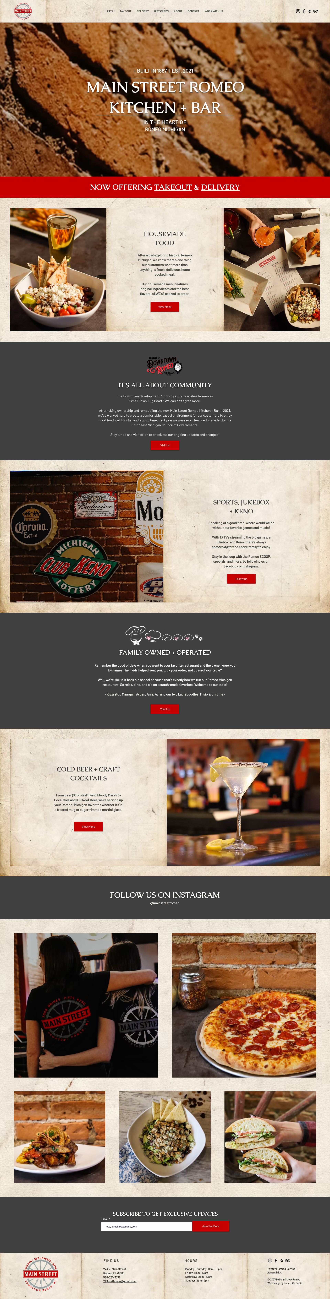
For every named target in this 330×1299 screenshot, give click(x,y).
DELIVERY (220, 187)
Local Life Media (293, 1283)
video (217, 420)
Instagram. (251, 566)
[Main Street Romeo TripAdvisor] (315, 11)
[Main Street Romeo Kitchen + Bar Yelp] (309, 11)
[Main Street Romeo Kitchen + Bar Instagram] (298, 11)
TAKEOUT (173, 187)
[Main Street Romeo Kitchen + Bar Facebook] (303, 11)
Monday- (190, 1268)
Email (104, 1219)
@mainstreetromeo (164, 903)
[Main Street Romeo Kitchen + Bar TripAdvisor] (287, 1260)
